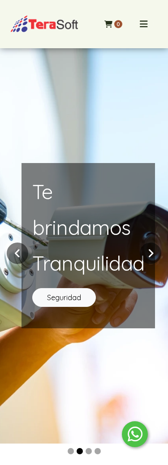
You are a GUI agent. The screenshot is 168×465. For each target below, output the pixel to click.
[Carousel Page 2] (80, 451)
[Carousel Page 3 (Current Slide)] (89, 451)
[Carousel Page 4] (98, 451)
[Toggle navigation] (144, 24)
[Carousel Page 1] (71, 451)
